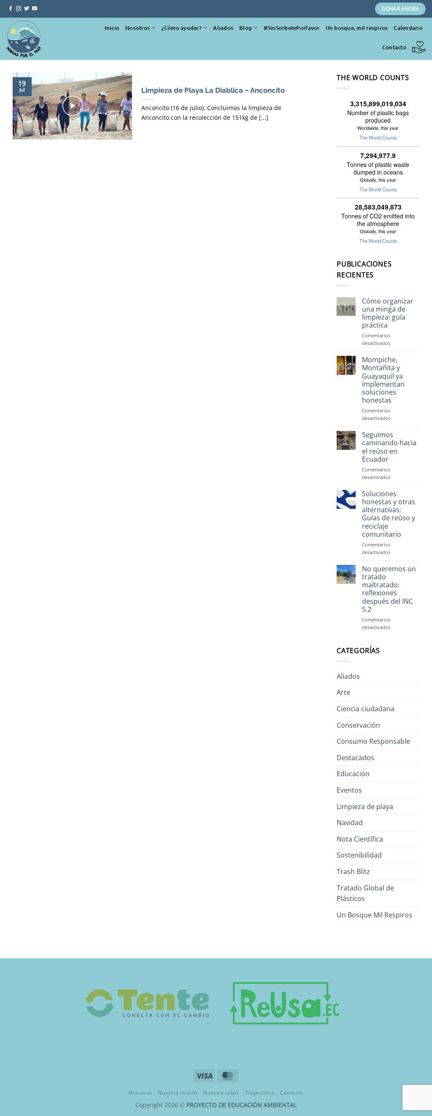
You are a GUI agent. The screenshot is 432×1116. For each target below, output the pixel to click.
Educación (353, 773)
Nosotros (137, 28)
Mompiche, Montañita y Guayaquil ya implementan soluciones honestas (383, 380)
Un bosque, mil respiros (357, 28)
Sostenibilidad (359, 855)
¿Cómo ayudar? (182, 28)
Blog (245, 28)
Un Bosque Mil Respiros (374, 915)
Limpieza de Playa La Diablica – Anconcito (213, 90)
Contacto (394, 47)
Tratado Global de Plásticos (365, 893)
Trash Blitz (353, 871)
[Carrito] (419, 47)
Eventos (349, 790)
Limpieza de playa (365, 806)
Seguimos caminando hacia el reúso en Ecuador (389, 447)
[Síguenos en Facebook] (10, 9)
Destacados (355, 757)
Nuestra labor (221, 1092)
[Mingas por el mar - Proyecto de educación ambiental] (44, 39)
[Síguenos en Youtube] (34, 9)
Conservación (358, 725)
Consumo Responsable (373, 741)
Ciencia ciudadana (365, 708)
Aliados (223, 28)
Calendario (408, 28)
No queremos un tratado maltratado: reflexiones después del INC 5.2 (389, 589)
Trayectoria (260, 1092)
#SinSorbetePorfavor (292, 28)
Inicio (112, 28)
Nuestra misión (177, 1092)
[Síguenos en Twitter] (26, 9)
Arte (343, 692)
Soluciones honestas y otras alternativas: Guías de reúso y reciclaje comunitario (388, 514)
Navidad (350, 822)
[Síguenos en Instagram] (18, 9)
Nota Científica (360, 839)
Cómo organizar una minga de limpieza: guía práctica (387, 313)
